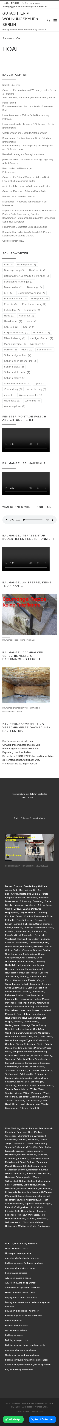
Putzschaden (9, 172)
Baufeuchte (38, 270)
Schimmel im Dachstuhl (20, 361)
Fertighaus (39, 298)
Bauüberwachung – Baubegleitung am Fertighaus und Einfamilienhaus (27, 147)
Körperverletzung (16, 332)
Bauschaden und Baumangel (17, 168)
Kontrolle (11, 327)
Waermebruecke (30, 395)
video (9, 395)
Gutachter (32, 310)
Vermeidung (13, 389)
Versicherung (36, 389)
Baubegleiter (26, 264)
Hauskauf (26, 315)
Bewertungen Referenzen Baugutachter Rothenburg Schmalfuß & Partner (28, 220)
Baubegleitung (14, 270)
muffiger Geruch (41, 338)
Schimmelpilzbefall (17, 372)
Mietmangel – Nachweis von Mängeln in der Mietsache (24, 203)
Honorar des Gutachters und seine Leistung (24, 226)
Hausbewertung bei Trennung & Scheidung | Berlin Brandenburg (28, 126)
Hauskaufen (13, 321)
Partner (10, 349)
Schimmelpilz (14, 366)
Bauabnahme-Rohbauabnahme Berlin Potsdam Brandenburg (26, 140)
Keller (32, 321)
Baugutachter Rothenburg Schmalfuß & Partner (26, 232)
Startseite (7, 38)
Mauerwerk (41, 332)
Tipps (39, 383)
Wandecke (12, 400)
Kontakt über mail (11, 85)
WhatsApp (14, 1419)
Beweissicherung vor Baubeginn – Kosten (23, 154)
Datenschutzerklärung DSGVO (18, 235)
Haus (9, 315)
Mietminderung (14, 338)
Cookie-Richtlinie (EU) (13, 240)
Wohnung (32, 400)
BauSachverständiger (18, 281)
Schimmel (45, 349)
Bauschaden (13, 287)
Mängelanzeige (15, 344)
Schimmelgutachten (17, 355)
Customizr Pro (36, 1411)
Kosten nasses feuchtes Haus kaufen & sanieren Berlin (27, 108)
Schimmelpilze (14, 378)
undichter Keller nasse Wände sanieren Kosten (26, 186)
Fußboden (12, 310)
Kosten (29, 327)
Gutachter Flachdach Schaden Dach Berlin (24, 191)
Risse (26, 349)
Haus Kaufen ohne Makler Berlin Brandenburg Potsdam (25, 117)
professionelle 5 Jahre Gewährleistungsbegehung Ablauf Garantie (27, 161)
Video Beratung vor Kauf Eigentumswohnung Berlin (28, 97)
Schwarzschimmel (17, 383)
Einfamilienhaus (15, 298)
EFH (8, 293)
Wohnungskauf (14, 406)
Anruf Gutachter (43, 1419)
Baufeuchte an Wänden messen (18, 196)
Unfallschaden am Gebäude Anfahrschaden (24, 133)
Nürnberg (37, 344)
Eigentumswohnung (31, 293)
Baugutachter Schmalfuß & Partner (26, 275)
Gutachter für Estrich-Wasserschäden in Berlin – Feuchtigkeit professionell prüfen (27, 179)
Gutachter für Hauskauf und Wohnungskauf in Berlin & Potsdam (29, 92)
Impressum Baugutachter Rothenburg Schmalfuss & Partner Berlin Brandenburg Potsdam (29, 212)
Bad (8, 264)
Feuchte (11, 304)
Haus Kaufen (9, 102)
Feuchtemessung (34, 304)
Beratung (34, 287)
